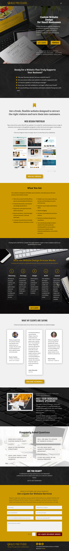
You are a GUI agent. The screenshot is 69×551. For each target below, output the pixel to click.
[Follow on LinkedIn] (37, 544)
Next (55, 171)
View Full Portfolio (34, 176)
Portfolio (55, 42)
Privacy (43, 548)
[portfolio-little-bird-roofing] (49, 146)
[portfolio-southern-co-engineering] (19, 157)
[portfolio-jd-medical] (49, 167)
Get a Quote (42, 42)
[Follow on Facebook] (40, 544)
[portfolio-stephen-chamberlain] (34, 157)
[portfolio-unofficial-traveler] (49, 157)
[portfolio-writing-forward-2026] (19, 167)
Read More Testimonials (34, 381)
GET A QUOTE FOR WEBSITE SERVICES (49, 534)
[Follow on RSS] (42, 544)
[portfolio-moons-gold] (34, 167)
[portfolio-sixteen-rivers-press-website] (19, 146)
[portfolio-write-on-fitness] (34, 146)
